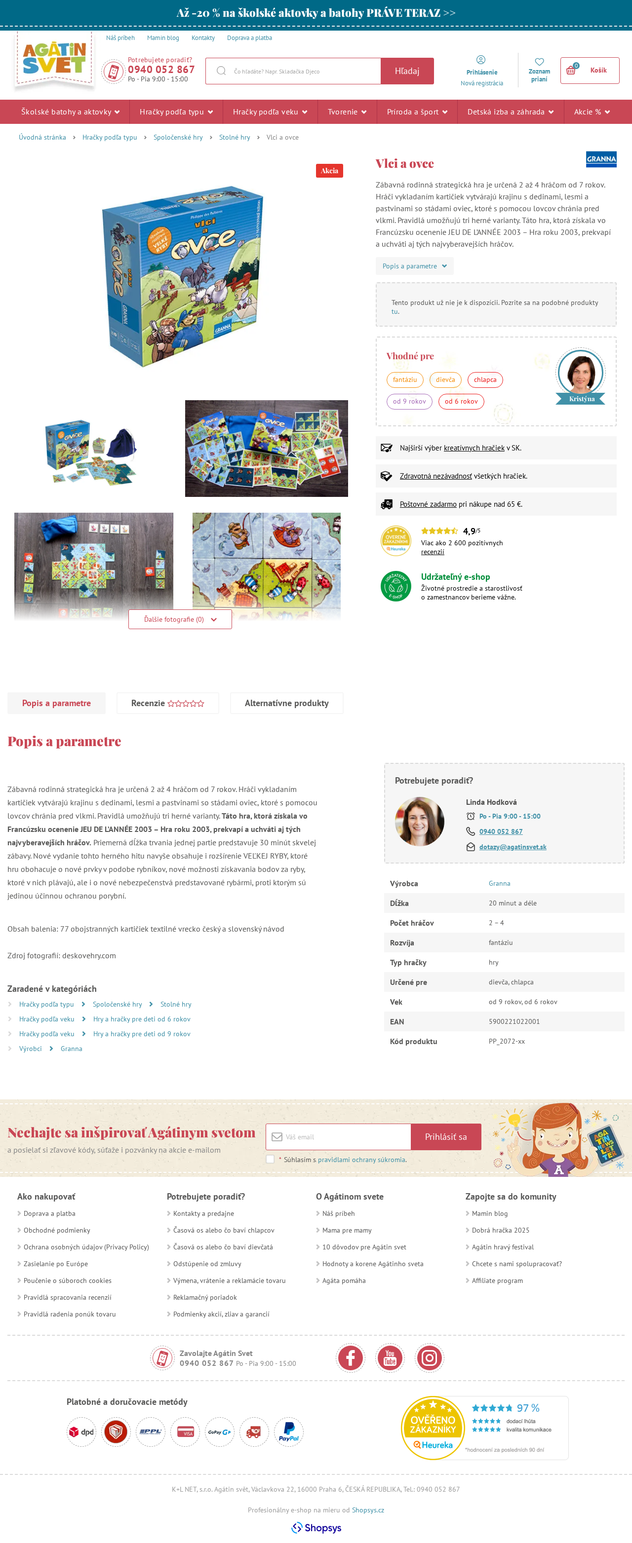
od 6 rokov (461, 401)
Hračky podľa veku (267, 111)
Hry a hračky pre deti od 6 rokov (142, 1019)
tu (395, 311)
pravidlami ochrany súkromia (361, 1159)
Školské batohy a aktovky (67, 111)
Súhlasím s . (343, 1159)
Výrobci (31, 1048)
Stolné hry (234, 137)
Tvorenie (344, 111)
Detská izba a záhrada (507, 111)
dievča (445, 379)
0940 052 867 (161, 69)
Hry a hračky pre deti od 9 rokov (142, 1033)
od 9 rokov (409, 401)
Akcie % (588, 111)
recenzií (432, 551)
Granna (71, 1048)
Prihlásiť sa (446, 1136)
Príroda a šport (414, 111)
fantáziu (405, 379)
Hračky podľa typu (173, 111)
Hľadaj (407, 70)
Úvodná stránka (42, 137)
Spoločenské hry (178, 137)
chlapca (485, 379)
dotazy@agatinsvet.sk (513, 846)
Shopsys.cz (368, 1509)
